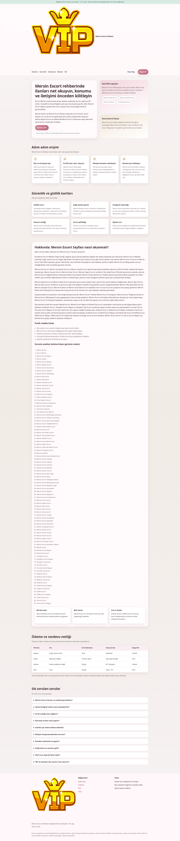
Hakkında (52, 72)
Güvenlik (43, 72)
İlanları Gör (42, 127)
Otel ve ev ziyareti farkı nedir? (47, 755)
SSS (65, 72)
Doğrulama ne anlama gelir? (47, 748)
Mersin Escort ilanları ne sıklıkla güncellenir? (54, 700)
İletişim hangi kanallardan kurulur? (50, 734)
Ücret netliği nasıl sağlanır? (46, 714)
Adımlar (35, 72)
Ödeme (60, 72)
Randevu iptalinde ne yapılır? (47, 741)
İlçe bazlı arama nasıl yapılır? (47, 721)
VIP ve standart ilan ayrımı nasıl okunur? (52, 762)
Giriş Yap (131, 72)
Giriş (80, 791)
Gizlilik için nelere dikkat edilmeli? (49, 727)
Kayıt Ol (143, 72)
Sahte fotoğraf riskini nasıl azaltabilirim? (52, 707)
